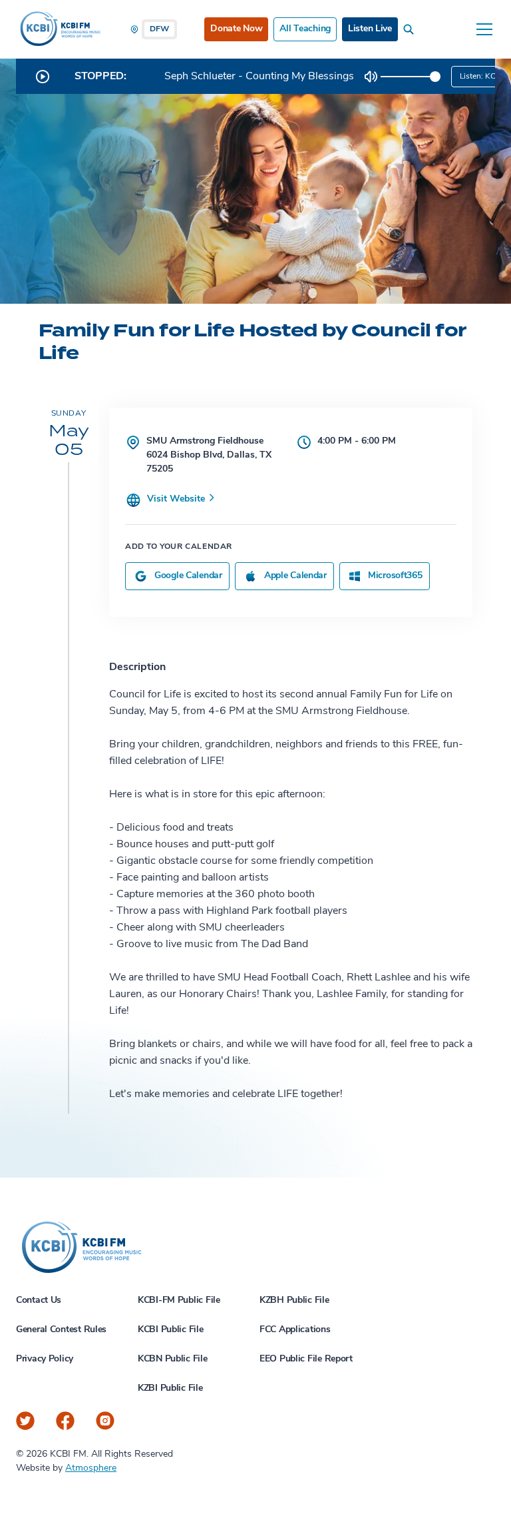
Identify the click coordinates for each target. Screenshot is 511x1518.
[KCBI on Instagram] (105, 1420)
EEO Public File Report (306, 1359)
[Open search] (411, 29)
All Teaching (305, 29)
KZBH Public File (294, 1301)
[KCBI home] (59, 29)
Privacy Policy (44, 1359)
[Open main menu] (484, 29)
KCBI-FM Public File (179, 1301)
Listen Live (370, 29)
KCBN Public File (173, 1359)
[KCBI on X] (25, 1420)
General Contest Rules (61, 1330)
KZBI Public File (170, 1388)
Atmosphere (90, 1468)
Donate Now (236, 29)
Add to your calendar (178, 547)
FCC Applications (295, 1330)
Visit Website (177, 499)
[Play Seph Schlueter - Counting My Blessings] (42, 76)
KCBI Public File (171, 1330)
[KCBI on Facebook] (65, 1420)
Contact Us (38, 1301)
